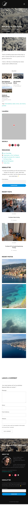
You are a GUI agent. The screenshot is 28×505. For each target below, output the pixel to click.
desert (13, 103)
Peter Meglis (7, 29)
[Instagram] (15, 145)
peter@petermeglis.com (7, 471)
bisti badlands (8, 103)
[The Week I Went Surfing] (14, 203)
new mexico (23, 103)
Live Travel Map (7, 153)
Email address (5, 179)
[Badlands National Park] (7, 89)
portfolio (4, 105)
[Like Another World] (18, 76)
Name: (3, 405)
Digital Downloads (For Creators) (12, 157)
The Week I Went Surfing (14, 217)
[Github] (18, 145)
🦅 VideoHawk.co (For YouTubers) (10, 155)
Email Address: (5, 412)
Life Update (14, 213)
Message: (4, 390)
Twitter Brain (6, 163)
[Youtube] (9, 145)
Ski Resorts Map (7, 159)
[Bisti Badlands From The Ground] (7, 76)
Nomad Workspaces (8, 161)
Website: (4, 418)
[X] (12, 145)
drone (17, 103)
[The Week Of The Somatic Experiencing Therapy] (14, 232)
